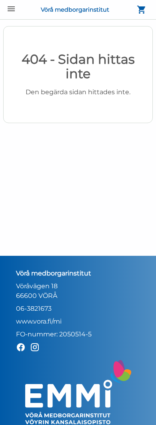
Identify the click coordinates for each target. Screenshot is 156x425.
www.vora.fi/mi (39, 321)
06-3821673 (34, 308)
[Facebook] (23, 348)
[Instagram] (37, 348)
